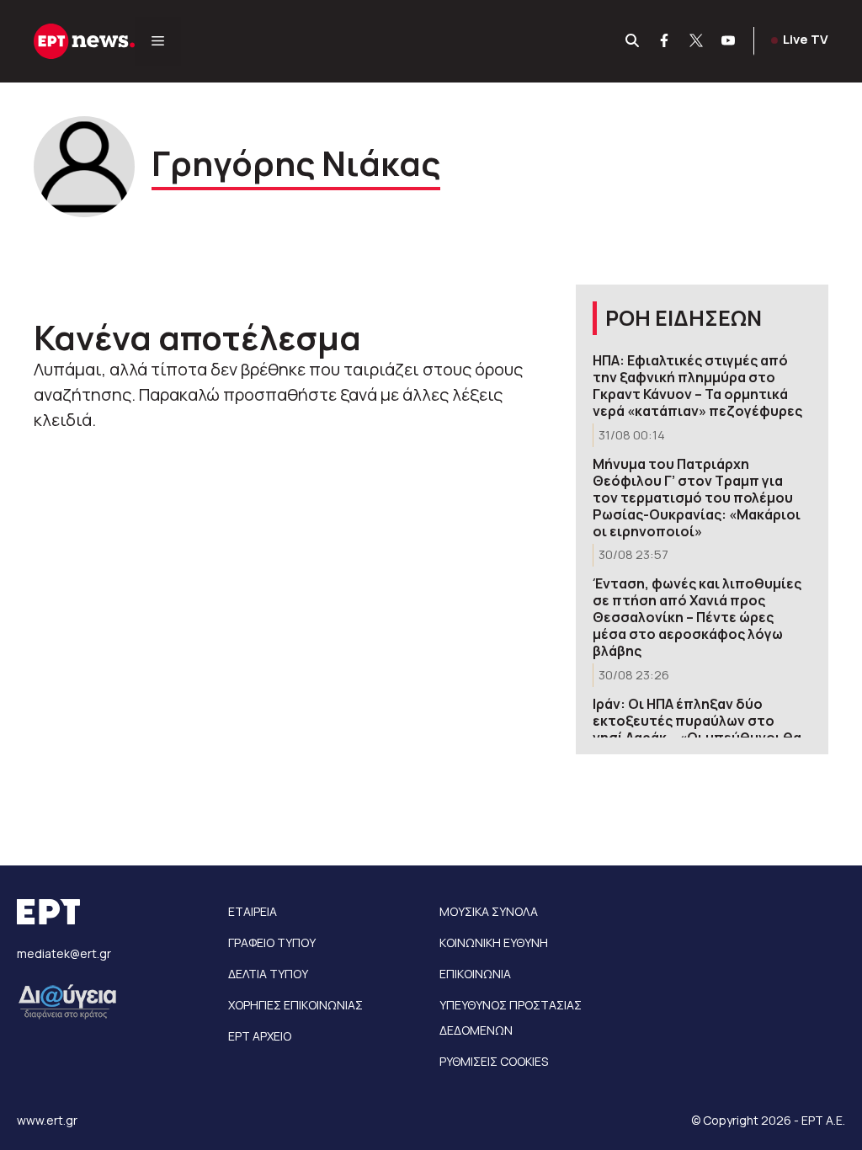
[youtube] (729, 41)
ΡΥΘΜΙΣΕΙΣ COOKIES (493, 1061)
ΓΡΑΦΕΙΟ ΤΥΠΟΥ (272, 942)
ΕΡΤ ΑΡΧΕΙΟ (259, 1036)
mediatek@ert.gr (64, 953)
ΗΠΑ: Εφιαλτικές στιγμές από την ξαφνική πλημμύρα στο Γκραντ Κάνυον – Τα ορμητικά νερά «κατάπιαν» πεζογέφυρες (697, 385)
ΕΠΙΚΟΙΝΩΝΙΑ (475, 974)
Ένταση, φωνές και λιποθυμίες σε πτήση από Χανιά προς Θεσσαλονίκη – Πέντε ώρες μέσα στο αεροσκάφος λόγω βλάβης (697, 617)
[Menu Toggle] (158, 41)
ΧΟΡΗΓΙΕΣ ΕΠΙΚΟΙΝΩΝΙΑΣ (295, 1005)
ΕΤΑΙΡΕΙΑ (252, 911)
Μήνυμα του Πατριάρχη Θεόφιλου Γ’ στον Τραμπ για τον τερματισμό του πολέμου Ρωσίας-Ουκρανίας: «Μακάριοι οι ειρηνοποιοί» (697, 497)
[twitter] (697, 41)
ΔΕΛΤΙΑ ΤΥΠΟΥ (268, 974)
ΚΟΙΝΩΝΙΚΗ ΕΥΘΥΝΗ (493, 942)
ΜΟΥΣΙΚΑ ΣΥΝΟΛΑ (488, 911)
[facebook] (665, 41)
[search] (633, 41)
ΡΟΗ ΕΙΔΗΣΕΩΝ (683, 318)
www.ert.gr (47, 1120)
